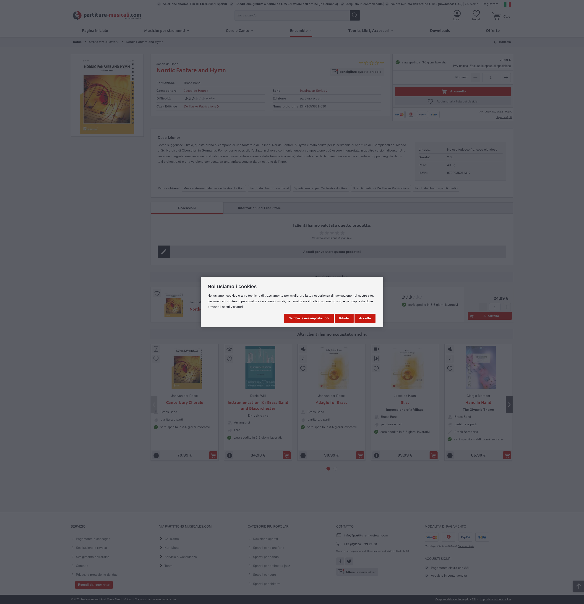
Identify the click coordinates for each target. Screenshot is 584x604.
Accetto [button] (365, 318)
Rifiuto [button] (344, 318)
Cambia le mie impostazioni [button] (309, 318)
